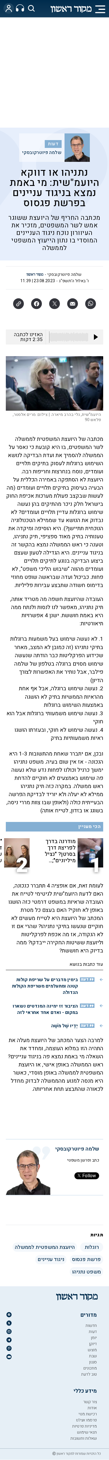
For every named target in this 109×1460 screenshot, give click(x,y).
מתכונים (90, 1368)
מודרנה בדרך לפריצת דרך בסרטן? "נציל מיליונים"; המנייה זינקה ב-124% (60, 851)
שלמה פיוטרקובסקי (42, 152)
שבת (93, 1356)
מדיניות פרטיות (84, 1426)
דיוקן (93, 1344)
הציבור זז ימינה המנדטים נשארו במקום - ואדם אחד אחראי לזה (45, 1009)
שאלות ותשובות (83, 1438)
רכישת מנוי (87, 1414)
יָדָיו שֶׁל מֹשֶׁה (64, 1025)
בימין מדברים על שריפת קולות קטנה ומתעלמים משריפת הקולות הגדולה (45, 986)
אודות (92, 1408)
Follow (89, 1175)
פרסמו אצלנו (86, 1420)
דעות (53, 143)
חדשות (91, 1326)
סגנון (93, 1362)
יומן (94, 1338)
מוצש (92, 1350)
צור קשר (90, 1402)
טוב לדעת (89, 1374)
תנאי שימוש (87, 1432)
